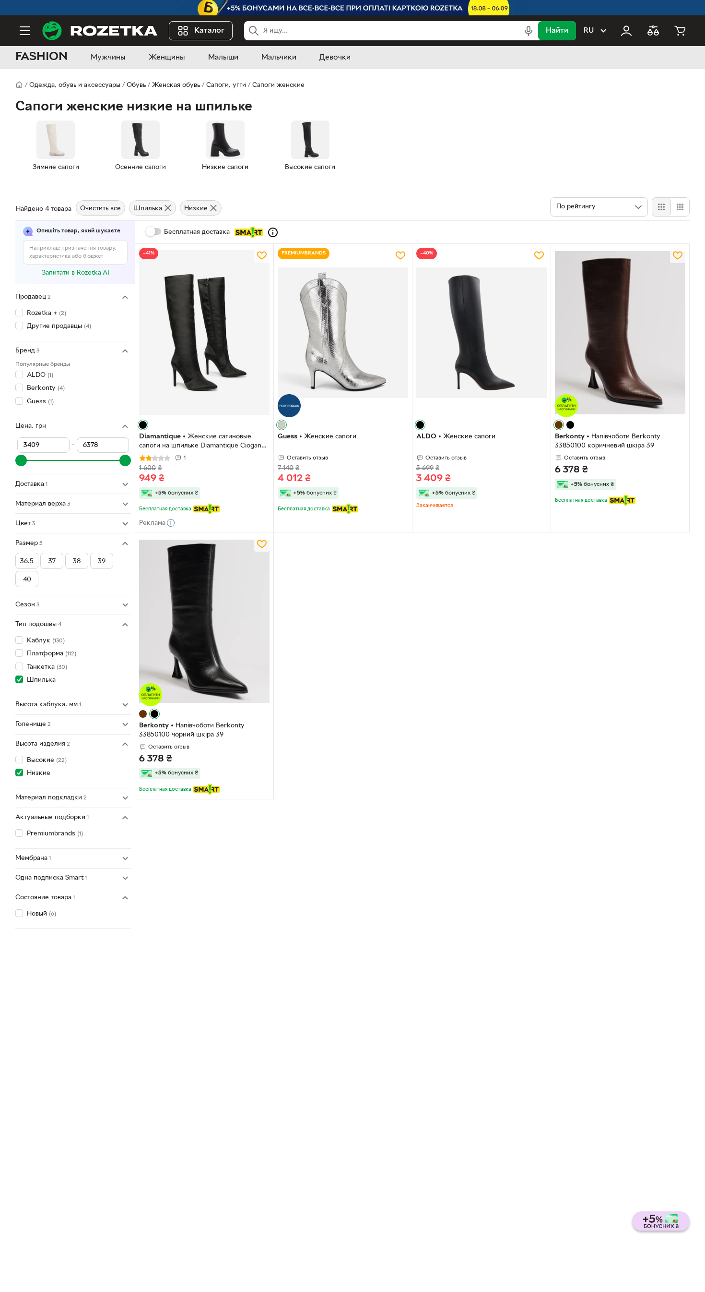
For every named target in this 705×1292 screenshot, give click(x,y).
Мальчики (278, 57)
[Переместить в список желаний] (262, 255)
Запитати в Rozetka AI (75, 273)
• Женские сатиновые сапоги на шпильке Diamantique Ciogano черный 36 (202, 442)
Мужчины (108, 57)
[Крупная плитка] (661, 207)
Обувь (136, 85)
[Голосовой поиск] (528, 30)
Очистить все (100, 208)
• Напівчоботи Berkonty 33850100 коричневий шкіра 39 (607, 441)
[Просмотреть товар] (143, 425)
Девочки (335, 57)
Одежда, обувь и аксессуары (74, 85)
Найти (557, 31)
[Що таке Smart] (273, 232)
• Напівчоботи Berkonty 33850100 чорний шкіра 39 (192, 730)
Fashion (41, 57)
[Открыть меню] (25, 30)
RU (589, 30)
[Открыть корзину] (680, 30)
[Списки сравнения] (653, 30)
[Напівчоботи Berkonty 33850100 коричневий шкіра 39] (620, 333)
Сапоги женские (278, 85)
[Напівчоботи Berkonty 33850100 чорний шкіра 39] (204, 621)
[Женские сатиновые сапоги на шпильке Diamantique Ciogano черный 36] (204, 333)
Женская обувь (176, 85)
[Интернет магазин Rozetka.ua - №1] (99, 30)
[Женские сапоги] (343, 333)
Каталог (209, 31)
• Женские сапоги (317, 437)
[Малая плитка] (680, 207)
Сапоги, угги (226, 85)
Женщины (167, 57)
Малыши (223, 57)
